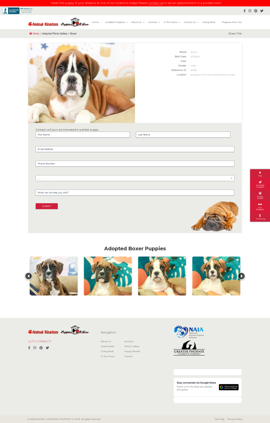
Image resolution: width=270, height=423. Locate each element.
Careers (128, 356)
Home (95, 22)
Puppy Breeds (132, 351)
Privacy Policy (234, 419)
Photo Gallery (131, 346)
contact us (155, 3)
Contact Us (190, 22)
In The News (170, 22)
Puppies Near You (232, 22)
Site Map (220, 419)
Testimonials (107, 346)
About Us (136, 22)
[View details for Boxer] (54, 276)
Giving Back (208, 22)
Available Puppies (115, 22)
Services (152, 22)
